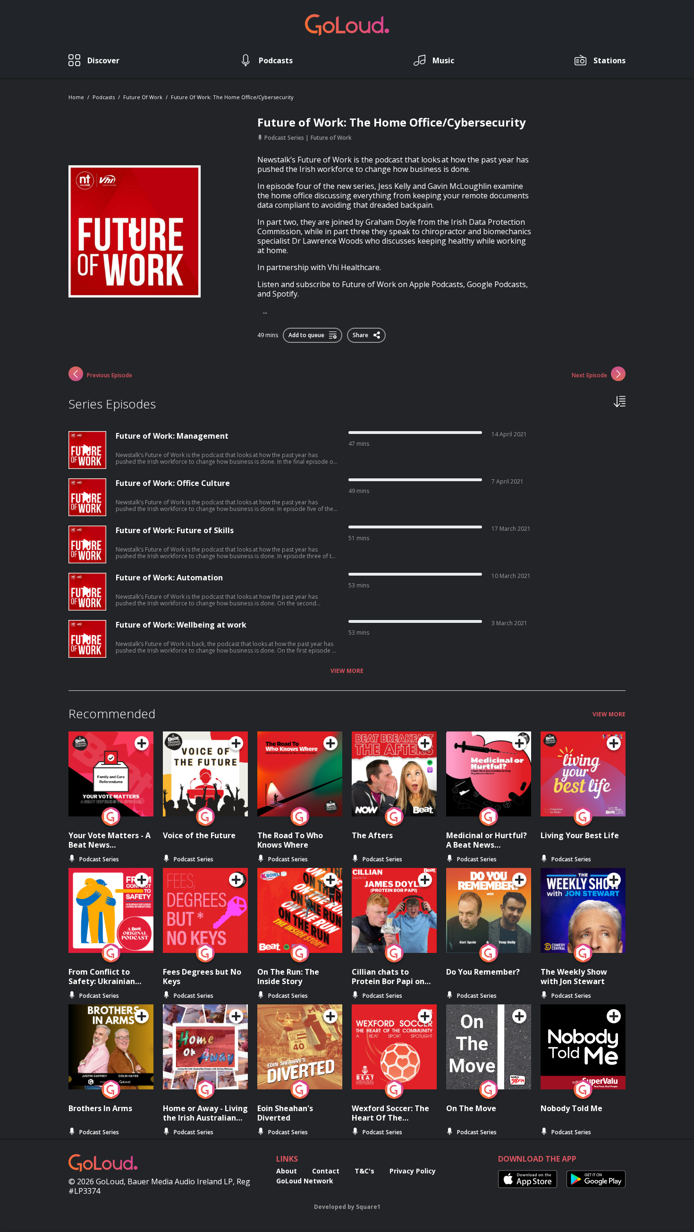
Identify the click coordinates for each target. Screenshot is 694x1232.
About (286, 1170)
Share (361, 333)
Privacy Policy (412, 1170)
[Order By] (620, 401)
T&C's (364, 1170)
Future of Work (142, 97)
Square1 (368, 1207)
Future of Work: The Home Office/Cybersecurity (232, 97)
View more (347, 671)
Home (76, 97)
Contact (325, 1170)
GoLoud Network (304, 1180)
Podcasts (104, 97)
